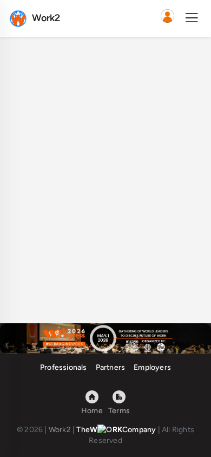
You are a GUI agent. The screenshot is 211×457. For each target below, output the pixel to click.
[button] (167, 18)
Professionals (63, 367)
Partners (111, 367)
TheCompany (116, 429)
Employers (152, 367)
